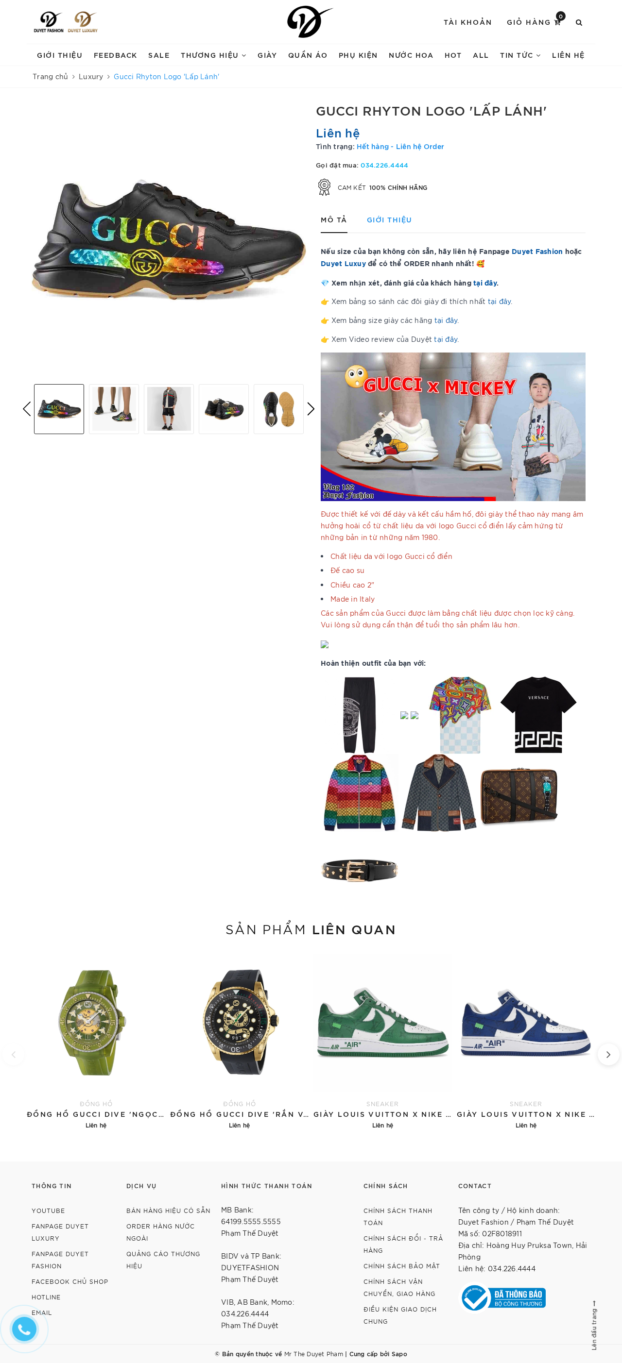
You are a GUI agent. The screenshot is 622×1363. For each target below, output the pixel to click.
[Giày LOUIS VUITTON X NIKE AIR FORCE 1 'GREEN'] (382, 1040)
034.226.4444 (384, 164)
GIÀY (267, 54)
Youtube (48, 1210)
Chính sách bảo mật (401, 1265)
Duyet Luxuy (343, 263)
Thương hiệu (211, 54)
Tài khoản (468, 21)
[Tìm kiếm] (579, 22)
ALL (481, 54)
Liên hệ (568, 54)
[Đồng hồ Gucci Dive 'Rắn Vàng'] (239, 1040)
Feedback (116, 54)
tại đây (499, 301)
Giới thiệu (60, 54)
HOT (453, 54)
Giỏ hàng (535, 21)
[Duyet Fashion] (49, 22)
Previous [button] (26, 409)
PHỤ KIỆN (358, 54)
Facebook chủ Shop (70, 1281)
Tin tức (518, 54)
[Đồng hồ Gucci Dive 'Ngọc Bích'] (96, 1040)
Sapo (399, 1353)
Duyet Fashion (537, 250)
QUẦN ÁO (308, 54)
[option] (169, 239)
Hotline (46, 1296)
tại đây (485, 282)
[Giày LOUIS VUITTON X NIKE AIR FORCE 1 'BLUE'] (526, 1040)
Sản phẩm (311, 928)
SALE (159, 54)
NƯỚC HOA (411, 54)
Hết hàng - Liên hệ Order (400, 146)
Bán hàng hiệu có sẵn (168, 1210)
